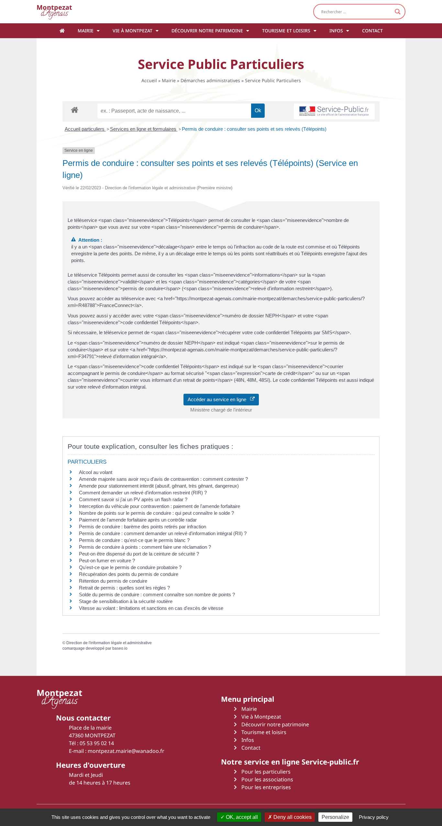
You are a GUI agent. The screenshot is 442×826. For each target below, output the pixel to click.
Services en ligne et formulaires (144, 129)
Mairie (86, 31)
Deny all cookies (292, 817)
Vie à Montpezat (132, 31)
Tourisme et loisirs (286, 31)
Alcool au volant (95, 472)
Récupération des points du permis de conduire (128, 574)
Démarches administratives (210, 80)
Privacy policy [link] (374, 817)
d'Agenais (54, 11)
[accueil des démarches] (74, 110)
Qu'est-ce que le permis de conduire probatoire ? (130, 567)
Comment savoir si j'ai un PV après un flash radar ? (133, 499)
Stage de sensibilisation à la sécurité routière (125, 601)
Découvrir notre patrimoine (207, 31)
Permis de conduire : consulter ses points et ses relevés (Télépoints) (254, 129)
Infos (336, 31)
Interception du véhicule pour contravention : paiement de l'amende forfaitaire (159, 506)
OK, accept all (241, 817)
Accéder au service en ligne (219, 399)
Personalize (335, 817)
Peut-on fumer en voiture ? (107, 560)
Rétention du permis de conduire (113, 581)
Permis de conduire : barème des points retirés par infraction (142, 526)
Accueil (149, 80)
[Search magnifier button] (397, 11)
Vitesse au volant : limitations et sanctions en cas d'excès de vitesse (151, 608)
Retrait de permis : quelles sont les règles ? (124, 587)
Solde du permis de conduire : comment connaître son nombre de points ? (157, 594)
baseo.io (119, 648)
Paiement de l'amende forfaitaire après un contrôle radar (138, 520)
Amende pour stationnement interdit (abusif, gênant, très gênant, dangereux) (159, 486)
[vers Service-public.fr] (334, 111)
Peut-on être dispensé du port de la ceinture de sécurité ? (139, 553)
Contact (372, 31)
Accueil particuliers (85, 129)
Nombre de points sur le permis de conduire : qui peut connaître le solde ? (156, 513)
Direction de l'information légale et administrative (109, 643)
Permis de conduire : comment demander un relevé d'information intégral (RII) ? (163, 533)
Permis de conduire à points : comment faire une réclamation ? (145, 547)
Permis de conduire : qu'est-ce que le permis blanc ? (134, 540)
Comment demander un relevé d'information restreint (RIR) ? (143, 492)
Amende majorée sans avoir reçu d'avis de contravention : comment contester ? (163, 479)
